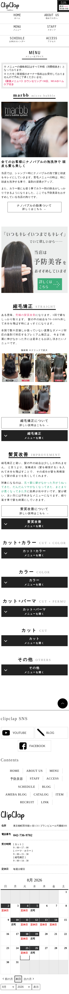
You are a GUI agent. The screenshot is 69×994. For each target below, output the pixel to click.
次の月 (28, 979)
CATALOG (41, 794)
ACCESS (51, 39)
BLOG (46, 786)
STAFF (51, 28)
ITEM (60, 794)
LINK (45, 802)
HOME (17, 16)
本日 (18, 979)
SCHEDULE (17, 39)
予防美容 (16, 779)
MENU (17, 28)
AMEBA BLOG (16, 794)
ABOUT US (51, 16)
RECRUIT (27, 802)
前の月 (9, 979)
